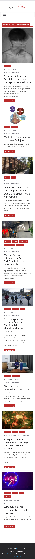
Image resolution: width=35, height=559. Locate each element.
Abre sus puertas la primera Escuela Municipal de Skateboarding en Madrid (14, 325)
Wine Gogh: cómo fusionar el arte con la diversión (16, 509)
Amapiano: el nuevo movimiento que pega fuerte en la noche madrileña (16, 444)
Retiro (13, 177)
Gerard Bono (25, 435)
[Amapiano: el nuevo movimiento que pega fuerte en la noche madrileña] (17, 420)
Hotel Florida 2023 (10, 245)
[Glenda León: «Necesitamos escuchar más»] (17, 364)
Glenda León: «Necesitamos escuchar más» (17, 389)
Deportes (15, 309)
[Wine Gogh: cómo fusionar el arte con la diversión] (17, 481)
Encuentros (16, 376)
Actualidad (7, 66)
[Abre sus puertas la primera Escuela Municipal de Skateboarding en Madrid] (17, 297)
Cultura (7, 127)
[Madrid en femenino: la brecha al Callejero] (17, 115)
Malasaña (22, 432)
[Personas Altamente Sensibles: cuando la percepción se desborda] (17, 45)
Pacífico (7, 177)
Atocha (15, 493)
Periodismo (20, 245)
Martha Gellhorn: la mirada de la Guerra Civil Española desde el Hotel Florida (16, 259)
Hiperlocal (14, 127)
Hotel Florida (23, 241)
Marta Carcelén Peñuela (12, 72)
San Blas (22, 309)
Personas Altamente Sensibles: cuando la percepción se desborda (17, 79)
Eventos (21, 493)
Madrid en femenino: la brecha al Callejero (17, 138)
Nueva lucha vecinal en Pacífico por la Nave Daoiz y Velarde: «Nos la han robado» (17, 192)
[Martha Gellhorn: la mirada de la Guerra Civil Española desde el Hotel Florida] (17, 229)
